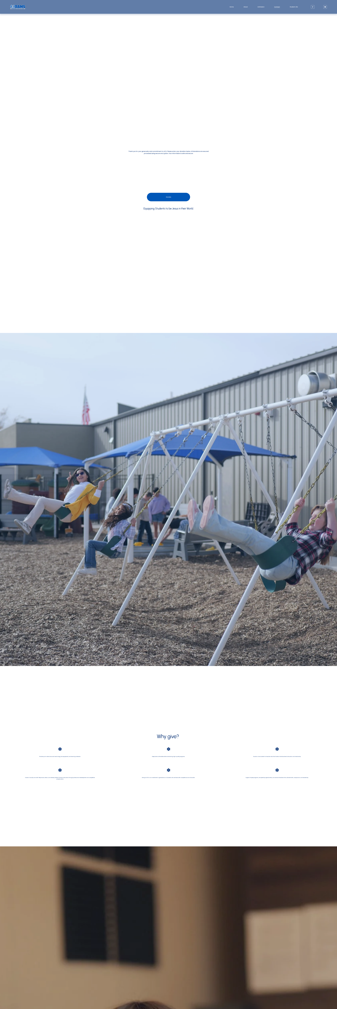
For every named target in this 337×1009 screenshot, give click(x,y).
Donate (168, 197)
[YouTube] (325, 7)
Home (232, 7)
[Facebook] (312, 7)
